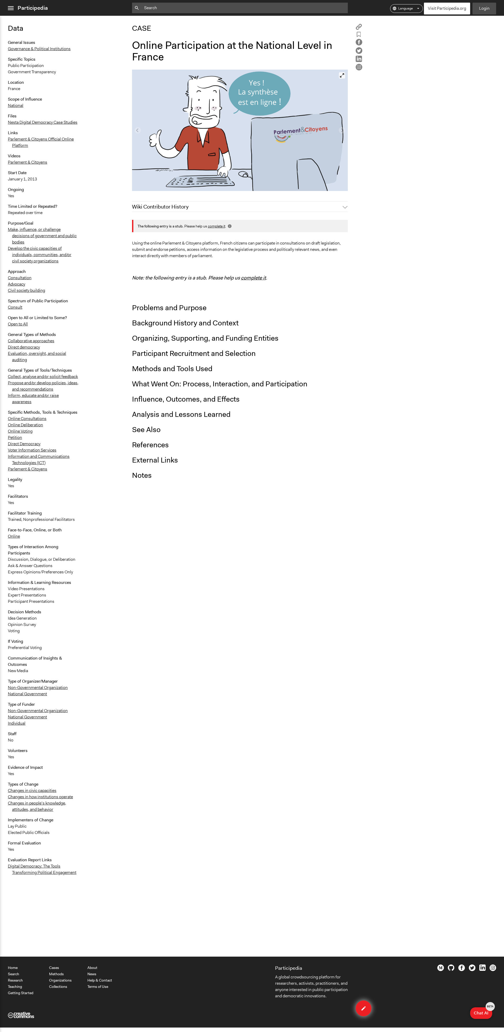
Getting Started (20, 992)
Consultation (20, 278)
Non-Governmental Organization (38, 687)
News (91, 974)
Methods (56, 974)
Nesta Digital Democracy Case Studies (42, 122)
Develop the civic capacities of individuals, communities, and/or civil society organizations (39, 255)
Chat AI (483, 1011)
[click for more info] (229, 226)
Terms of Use (97, 986)
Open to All (18, 324)
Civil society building (26, 290)
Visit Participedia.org (447, 8)
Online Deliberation (25, 425)
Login (484, 8)
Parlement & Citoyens (27, 162)
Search (13, 974)
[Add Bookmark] (359, 35)
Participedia (33, 8)
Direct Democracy (24, 444)
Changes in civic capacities (32, 790)
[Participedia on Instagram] (493, 969)
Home (13, 967)
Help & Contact (99, 980)
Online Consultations (27, 418)
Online (14, 536)
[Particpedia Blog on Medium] (440, 969)
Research (15, 980)
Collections (58, 986)
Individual (16, 723)
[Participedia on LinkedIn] (482, 969)
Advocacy (16, 284)
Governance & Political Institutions (39, 48)
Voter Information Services (32, 450)
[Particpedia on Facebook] (461, 969)
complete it (216, 226)
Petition (15, 437)
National (15, 105)
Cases (54, 967)
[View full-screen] (342, 75)
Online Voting (20, 431)
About (92, 967)
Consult (15, 307)
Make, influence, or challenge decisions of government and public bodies (42, 236)
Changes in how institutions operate (40, 797)
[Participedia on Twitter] (472, 969)
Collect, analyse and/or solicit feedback (43, 376)
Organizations (60, 980)
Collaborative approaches (31, 341)
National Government (27, 694)
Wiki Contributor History (160, 206)
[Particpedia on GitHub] (451, 969)
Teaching (15, 986)
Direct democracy (24, 347)
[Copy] (359, 28)
